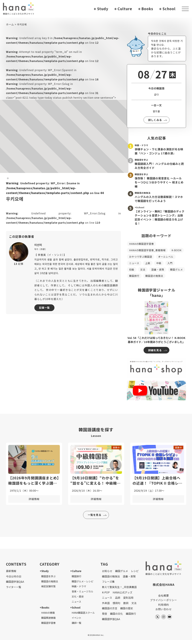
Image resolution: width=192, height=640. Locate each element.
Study (101, 9)
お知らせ (107, 571)
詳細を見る (155, 350)
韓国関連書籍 (48, 617)
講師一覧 (76, 623)
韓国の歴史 (126, 608)
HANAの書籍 (48, 612)
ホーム (10, 24)
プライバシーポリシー (163, 600)
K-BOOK (177, 250)
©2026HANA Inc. (96, 635)
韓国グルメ (176, 269)
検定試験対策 (48, 586)
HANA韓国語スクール (83, 612)
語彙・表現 (157, 269)
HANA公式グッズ (122, 592)
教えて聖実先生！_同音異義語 (119, 587)
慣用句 (116, 603)
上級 (147, 263)
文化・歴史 (78, 596)
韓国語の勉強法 (154, 276)
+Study (44, 571)
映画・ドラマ (79, 586)
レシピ (135, 571)
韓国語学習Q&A (15, 581)
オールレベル (165, 256)
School (167, 9)
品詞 (117, 597)
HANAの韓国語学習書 (141, 244)
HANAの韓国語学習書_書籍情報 (147, 250)
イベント (76, 617)
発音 (104, 613)
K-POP (106, 592)
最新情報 (11, 571)
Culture (123, 9)
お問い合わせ (163, 609)
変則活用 (128, 597)
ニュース (134, 263)
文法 (142, 269)
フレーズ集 (108, 581)
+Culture (75, 571)
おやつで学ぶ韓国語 (140, 256)
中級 (158, 263)
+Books (44, 607)
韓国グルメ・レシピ (82, 581)
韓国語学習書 (48, 623)
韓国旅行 (134, 276)
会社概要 (163, 595)
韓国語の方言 (109, 608)
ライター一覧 (13, 587)
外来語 (106, 603)
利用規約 (163, 604)
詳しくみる (155, 120)
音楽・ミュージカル (82, 591)
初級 (131, 269)
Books (145, 9)
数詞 (125, 603)
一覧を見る (94, 515)
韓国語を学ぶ (48, 576)
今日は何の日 (13, 576)
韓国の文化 (116, 613)
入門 (169, 263)
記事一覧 (44, 307)
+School (75, 607)
